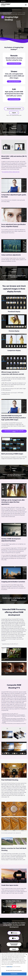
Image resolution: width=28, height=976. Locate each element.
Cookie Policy (9, 966)
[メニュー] (26, 4)
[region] (14, 964)
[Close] (26, 954)
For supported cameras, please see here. (11, 171)
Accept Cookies (14, 973)
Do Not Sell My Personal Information (14, 970)
